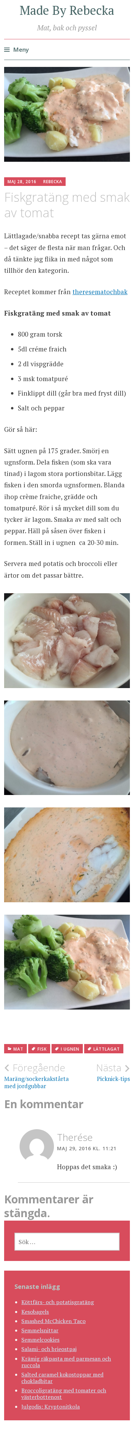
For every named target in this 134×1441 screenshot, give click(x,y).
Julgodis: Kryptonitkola (50, 1406)
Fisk (42, 1049)
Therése (75, 1137)
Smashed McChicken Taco (53, 1321)
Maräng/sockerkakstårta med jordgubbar (35, 1076)
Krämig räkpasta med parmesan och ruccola (66, 1362)
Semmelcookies (40, 1339)
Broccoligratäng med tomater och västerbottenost (63, 1394)
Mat (18, 1049)
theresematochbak (99, 291)
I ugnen (70, 1049)
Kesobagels (35, 1311)
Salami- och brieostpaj (49, 1349)
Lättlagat (106, 1049)
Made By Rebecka (67, 10)
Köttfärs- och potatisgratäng (57, 1302)
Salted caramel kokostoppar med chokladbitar (62, 1378)
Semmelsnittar (39, 1330)
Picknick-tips (113, 1072)
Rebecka (52, 182)
